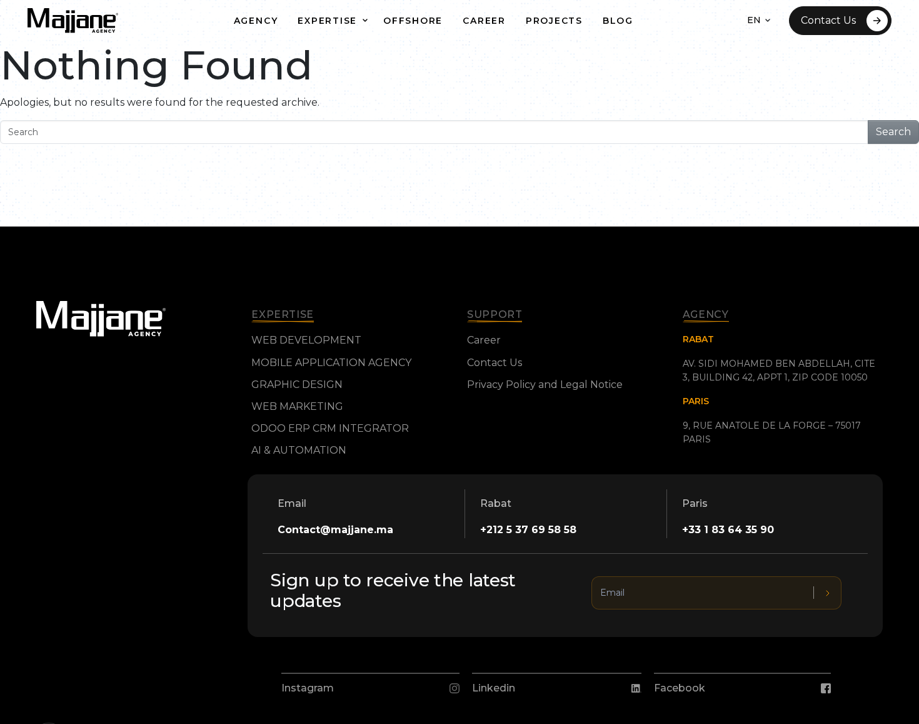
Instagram (307, 688)
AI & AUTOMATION (298, 450)
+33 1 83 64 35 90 (728, 530)
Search (893, 132)
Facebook (679, 688)
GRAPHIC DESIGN (297, 384)
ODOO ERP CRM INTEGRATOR (330, 428)
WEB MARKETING (297, 406)
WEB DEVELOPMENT (306, 340)
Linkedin (493, 688)
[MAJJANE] (73, 20)
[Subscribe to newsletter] (827, 592)
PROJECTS (554, 20)
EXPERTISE (327, 20)
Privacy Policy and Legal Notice (545, 384)
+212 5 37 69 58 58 (528, 530)
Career (484, 340)
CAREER (484, 20)
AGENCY (256, 20)
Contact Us (828, 20)
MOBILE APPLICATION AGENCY (331, 363)
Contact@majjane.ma (335, 530)
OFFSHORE (413, 20)
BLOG (618, 20)
